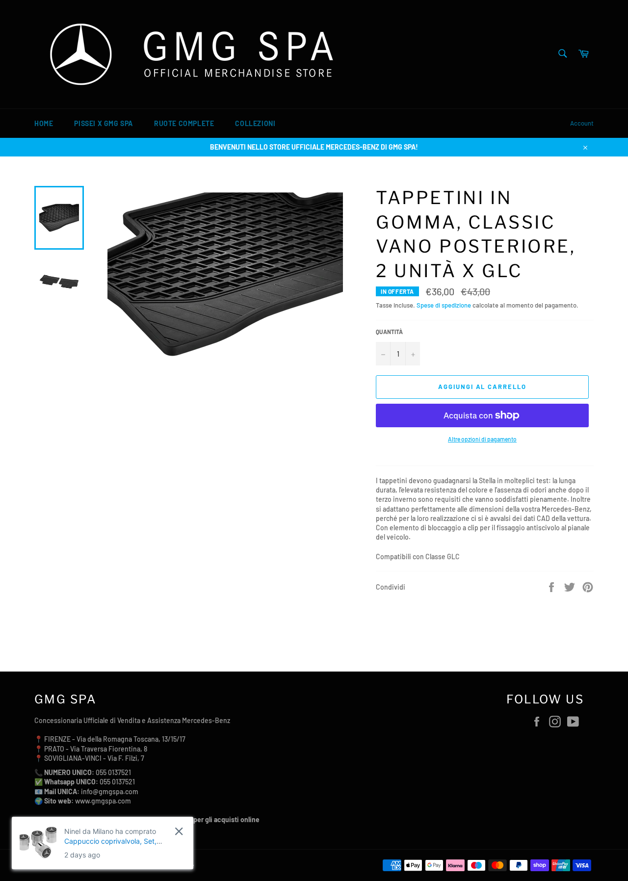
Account (582, 123)
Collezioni (255, 123)
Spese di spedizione (444, 305)
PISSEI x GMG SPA (103, 123)
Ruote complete (184, 123)
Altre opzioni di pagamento (482, 439)
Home (43, 123)
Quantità (389, 331)
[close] (178, 831)
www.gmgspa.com (103, 801)
